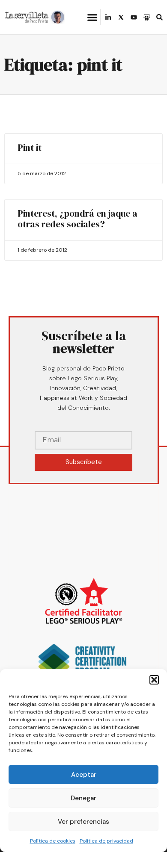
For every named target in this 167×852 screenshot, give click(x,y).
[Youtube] (134, 17)
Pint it (30, 147)
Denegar (83, 798)
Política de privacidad (106, 840)
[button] (154, 680)
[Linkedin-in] (108, 17)
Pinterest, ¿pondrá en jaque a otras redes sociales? (77, 218)
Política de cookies (52, 840)
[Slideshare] (146, 17)
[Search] (159, 17)
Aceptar (83, 774)
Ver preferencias (83, 821)
